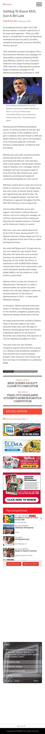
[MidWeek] (12, 4)
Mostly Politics (21, 371)
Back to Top (21, 726)
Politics (33, 371)
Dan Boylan (10, 21)
